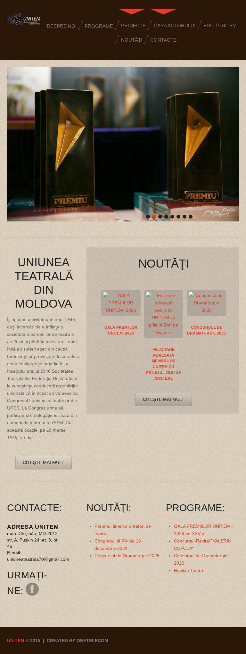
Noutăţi (131, 40)
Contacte (163, 40)
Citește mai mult (43, 462)
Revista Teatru (188, 570)
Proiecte (133, 25)
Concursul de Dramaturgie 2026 (127, 555)
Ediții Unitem (220, 25)
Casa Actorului (174, 25)
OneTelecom (92, 640)
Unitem (15, 640)
